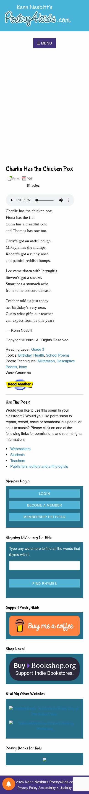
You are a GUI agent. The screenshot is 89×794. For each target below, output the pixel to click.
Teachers (17, 460)
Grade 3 (37, 349)
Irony (23, 366)
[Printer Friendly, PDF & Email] (20, 178)
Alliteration (46, 360)
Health (38, 355)
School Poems (58, 355)
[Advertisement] (44, 106)
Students (17, 454)
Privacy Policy (27, 787)
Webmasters (20, 448)
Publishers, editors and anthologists (39, 466)
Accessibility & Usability (55, 787)
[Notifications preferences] (8, 784)
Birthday (24, 355)
